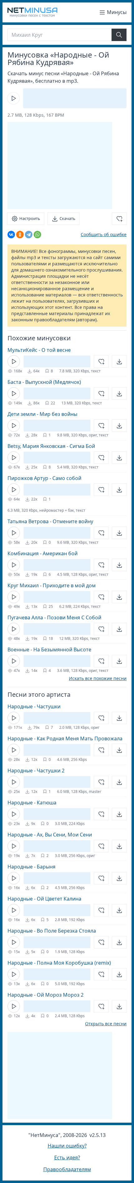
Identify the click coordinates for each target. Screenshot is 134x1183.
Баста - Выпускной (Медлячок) (44, 382)
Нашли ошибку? (67, 1146)
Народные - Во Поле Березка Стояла (51, 931)
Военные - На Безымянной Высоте (49, 649)
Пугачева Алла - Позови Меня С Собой (54, 617)
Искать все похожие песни (98, 678)
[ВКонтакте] (11, 234)
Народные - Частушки (33, 706)
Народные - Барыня (31, 867)
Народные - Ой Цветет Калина (44, 899)
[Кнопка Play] (13, 98)
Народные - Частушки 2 (36, 770)
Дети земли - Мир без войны (42, 414)
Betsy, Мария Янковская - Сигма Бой (51, 446)
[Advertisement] (59, 165)
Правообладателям (67, 1169)
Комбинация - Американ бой (42, 553)
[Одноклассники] (20, 234)
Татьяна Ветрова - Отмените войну (50, 521)
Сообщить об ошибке (104, 234)
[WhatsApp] (37, 234)
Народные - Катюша (31, 802)
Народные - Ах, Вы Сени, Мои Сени (49, 834)
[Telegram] (28, 234)
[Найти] (119, 35)
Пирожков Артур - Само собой (44, 478)
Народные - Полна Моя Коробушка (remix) (59, 963)
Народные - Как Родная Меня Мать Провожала (64, 738)
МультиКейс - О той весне (39, 350)
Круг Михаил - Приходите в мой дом (51, 585)
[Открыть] (119, 361)
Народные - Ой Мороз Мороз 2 (45, 995)
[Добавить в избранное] (119, 219)
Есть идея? (67, 1157)
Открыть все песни (106, 1024)
